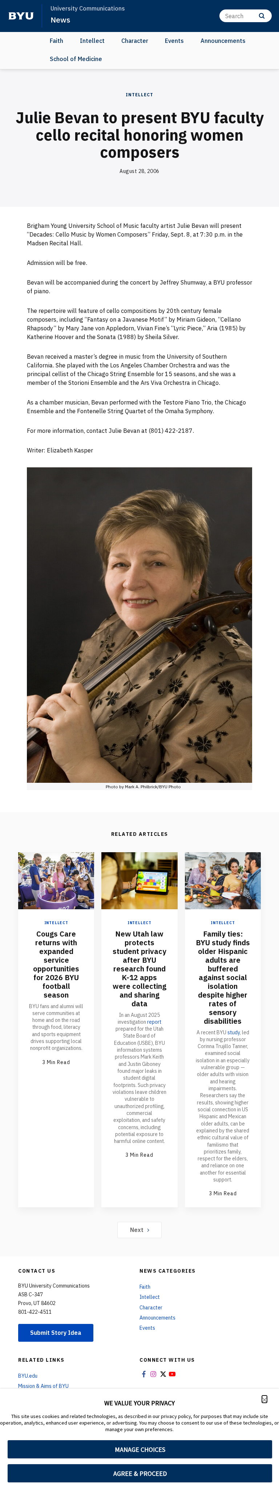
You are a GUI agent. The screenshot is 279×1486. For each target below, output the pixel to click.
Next (136, 1229)
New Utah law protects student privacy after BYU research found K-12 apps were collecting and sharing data (139, 968)
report (154, 1022)
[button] (264, 1399)
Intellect (92, 40)
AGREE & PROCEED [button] (140, 1473)
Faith (56, 40)
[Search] (261, 15)
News (60, 20)
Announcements (223, 40)
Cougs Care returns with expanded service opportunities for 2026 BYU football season (56, 964)
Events (174, 40)
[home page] (21, 16)
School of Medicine (76, 59)
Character (134, 40)
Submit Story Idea (55, 1332)
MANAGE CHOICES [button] (140, 1449)
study (233, 1032)
